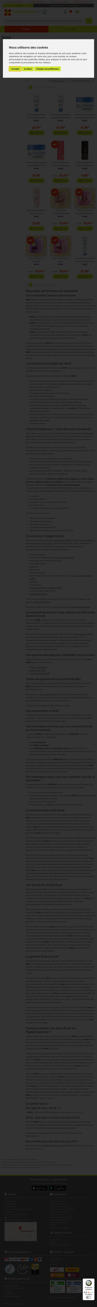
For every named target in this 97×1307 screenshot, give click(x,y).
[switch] (88, 1297)
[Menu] (92, 1280)
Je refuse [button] (28, 69)
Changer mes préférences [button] (47, 69)
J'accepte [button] (15, 69)
